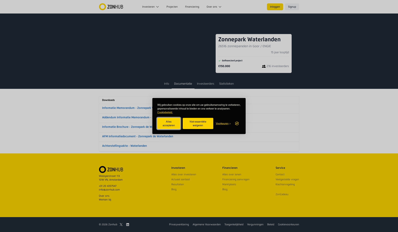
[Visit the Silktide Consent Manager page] (237, 123)
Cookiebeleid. (165, 112)
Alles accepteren (169, 123)
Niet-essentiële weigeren (198, 123)
